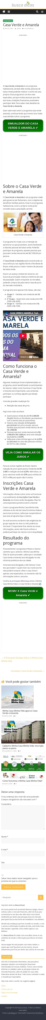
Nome (4, 836)
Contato (4, 996)
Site (2, 862)
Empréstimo (8, 21)
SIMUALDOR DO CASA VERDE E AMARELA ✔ (23, 125)
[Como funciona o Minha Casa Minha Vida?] (23, 757)
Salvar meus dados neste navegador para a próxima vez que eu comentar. (19, 879)
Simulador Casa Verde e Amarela (28, 671)
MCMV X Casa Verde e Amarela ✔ (23, 593)
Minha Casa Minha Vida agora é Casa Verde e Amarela (19, 712)
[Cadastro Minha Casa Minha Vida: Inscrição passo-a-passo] (23, 722)
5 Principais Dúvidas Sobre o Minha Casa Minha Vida (22, 659)
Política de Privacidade (9, 993)
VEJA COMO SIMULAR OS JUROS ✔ (22, 454)
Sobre (3, 986)
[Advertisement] (23, 59)
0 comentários (28, 28)
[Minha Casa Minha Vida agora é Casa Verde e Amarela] (17, 687)
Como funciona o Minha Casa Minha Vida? (22, 780)
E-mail (4, 849)
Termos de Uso (7, 989)
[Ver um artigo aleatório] (42, 11)
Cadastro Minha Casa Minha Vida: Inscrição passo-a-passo (22, 747)
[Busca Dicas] (3, 11)
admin (19, 28)
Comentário (6, 804)
